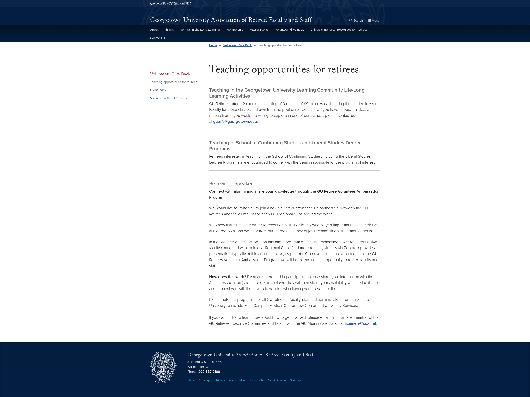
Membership (234, 29)
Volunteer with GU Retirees (168, 98)
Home (213, 45)
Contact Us (157, 38)
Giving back (158, 90)
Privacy (220, 380)
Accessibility (237, 380)
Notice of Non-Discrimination (267, 380)
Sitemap (295, 380)
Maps (191, 380)
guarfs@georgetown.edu (235, 121)
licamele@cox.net (360, 323)
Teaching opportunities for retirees (173, 82)
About (154, 29)
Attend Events (259, 29)
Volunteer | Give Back (289, 29)
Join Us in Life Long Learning (200, 29)
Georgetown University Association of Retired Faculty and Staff (230, 21)
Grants (169, 29)
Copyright (205, 380)
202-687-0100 (209, 372)
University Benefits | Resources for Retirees (338, 29)
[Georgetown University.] (171, 4)
